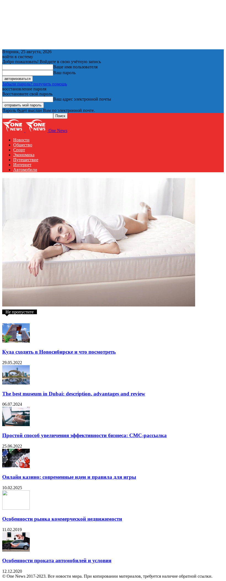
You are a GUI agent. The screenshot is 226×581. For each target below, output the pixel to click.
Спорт (19, 149)
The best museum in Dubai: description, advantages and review (73, 394)
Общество (22, 144)
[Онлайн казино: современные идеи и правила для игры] (16, 466)
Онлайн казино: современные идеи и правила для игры (69, 477)
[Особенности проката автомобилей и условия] (16, 550)
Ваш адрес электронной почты (82, 99)
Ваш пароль (64, 72)
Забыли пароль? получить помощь (34, 84)
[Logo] (13, 130)
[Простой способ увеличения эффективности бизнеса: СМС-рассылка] (16, 424)
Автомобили (25, 169)
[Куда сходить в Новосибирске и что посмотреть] (16, 341)
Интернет (22, 164)
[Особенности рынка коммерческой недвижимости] (16, 508)
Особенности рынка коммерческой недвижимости (62, 519)
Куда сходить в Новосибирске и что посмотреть (59, 352)
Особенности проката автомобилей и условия (56, 560)
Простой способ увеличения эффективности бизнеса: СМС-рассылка (84, 435)
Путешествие (25, 159)
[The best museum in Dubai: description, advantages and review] (16, 383)
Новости (21, 140)
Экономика (23, 154)
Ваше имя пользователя (75, 66)
